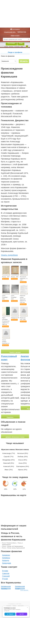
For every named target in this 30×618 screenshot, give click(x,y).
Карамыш (6, 558)
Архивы (6, 46)
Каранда (5, 560)
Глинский (6, 576)
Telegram (11, 614)
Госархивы (17, 46)
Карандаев (6, 563)
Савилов (5, 573)
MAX (22, 614)
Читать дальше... (24, 590)
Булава (5, 571)
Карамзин (6, 555)
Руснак (5, 579)
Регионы (11, 46)
